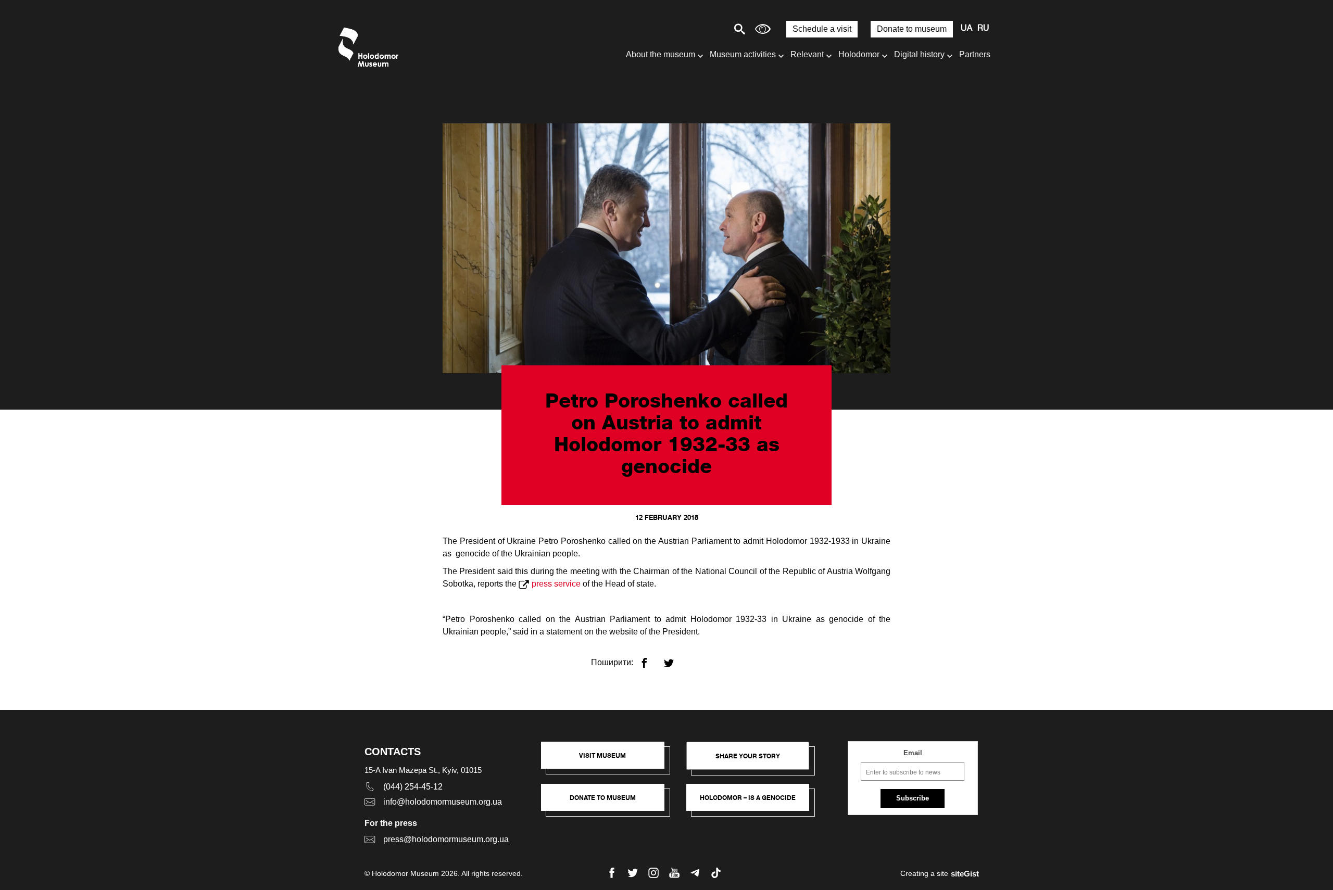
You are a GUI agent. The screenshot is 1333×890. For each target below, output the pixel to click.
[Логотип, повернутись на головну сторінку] (371, 47)
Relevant (807, 54)
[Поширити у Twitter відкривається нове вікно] (675, 659)
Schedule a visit (822, 28)
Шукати (703, 29)
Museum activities (743, 54)
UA (966, 28)
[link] (608, 803)
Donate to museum (912, 28)
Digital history (919, 54)
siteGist (965, 873)
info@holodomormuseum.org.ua (442, 801)
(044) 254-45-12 (413, 786)
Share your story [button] (747, 756)
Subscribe (912, 798)
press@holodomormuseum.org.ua (446, 839)
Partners (974, 54)
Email (912, 753)
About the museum (660, 54)
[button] (608, 760)
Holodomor (858, 54)
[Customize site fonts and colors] (763, 29)
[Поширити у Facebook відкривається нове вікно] (650, 659)
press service (556, 583)
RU (983, 28)
